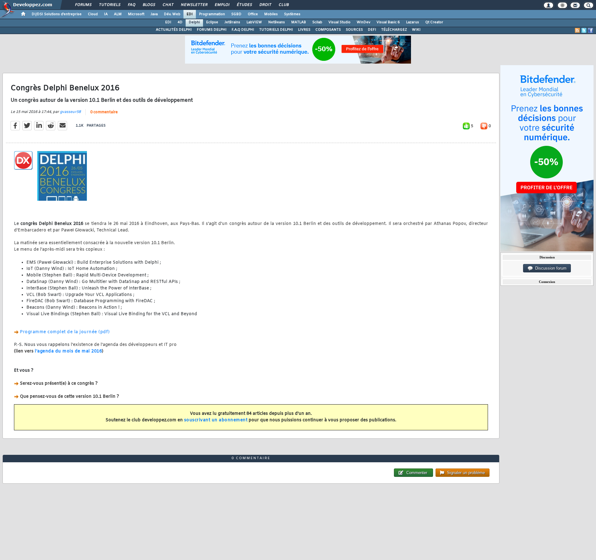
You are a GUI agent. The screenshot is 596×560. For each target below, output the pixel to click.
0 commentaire (104, 112)
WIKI (416, 30)
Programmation (212, 14)
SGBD (236, 14)
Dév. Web (172, 14)
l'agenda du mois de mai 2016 (68, 351)
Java (154, 14)
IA (106, 14)
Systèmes (292, 14)
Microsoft (136, 14)
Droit (265, 4)
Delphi (194, 22)
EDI (190, 14)
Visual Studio (339, 22)
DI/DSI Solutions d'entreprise (57, 14)
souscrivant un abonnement (216, 420)
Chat (168, 4)
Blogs (149, 4)
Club (283, 4)
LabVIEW (254, 22)
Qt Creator (434, 22)
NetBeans (276, 22)
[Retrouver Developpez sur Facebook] (590, 30)
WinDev (363, 22)
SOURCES (354, 30)
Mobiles (271, 14)
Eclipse (212, 22)
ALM (118, 14)
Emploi (222, 4)
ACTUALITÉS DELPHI (174, 30)
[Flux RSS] (577, 30)
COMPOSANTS (328, 30)
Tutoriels (109, 4)
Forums (83, 4)
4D (180, 22)
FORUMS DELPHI (212, 30)
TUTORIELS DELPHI (276, 30)
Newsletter (194, 4)
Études (244, 4)
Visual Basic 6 (388, 22)
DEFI (372, 30)
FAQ (131, 4)
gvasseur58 (70, 112)
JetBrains (232, 22)
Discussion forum (550, 268)
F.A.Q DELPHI (243, 30)
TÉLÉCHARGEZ (394, 30)
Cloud (93, 14)
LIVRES (304, 30)
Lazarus (412, 22)
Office (253, 14)
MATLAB (298, 22)
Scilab (317, 22)
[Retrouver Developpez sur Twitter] (583, 30)
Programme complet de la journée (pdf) (65, 332)
